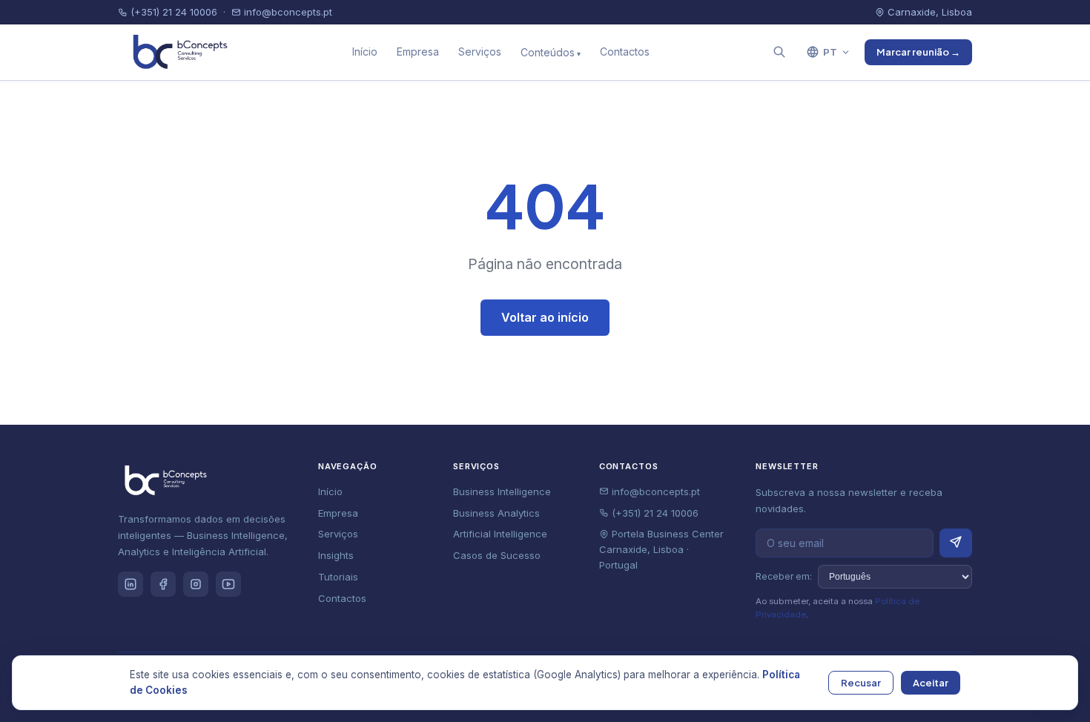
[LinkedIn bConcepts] (130, 584)
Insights (336, 555)
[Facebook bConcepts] (163, 584)
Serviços (479, 51)
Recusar (861, 683)
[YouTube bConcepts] (228, 584)
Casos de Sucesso (497, 555)
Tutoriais (338, 577)
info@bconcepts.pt (286, 12)
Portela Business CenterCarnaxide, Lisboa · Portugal (661, 549)
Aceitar (930, 683)
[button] (779, 51)
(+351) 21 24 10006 (172, 12)
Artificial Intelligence (500, 534)
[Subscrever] (955, 543)
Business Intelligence (502, 491)
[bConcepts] (176, 52)
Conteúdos (548, 52)
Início (364, 51)
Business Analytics (496, 513)
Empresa (418, 51)
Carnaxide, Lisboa (928, 12)
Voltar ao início (545, 317)
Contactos (625, 51)
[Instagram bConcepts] (195, 584)
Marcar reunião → (918, 52)
